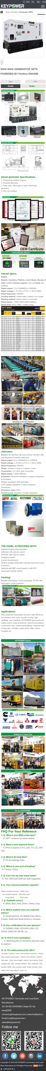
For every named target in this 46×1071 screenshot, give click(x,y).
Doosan (40, 280)
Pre (35, 81)
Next (10, 81)
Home (8, 12)
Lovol (27, 280)
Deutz (33, 280)
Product (15, 12)
